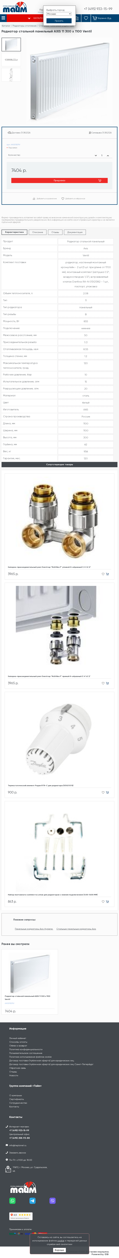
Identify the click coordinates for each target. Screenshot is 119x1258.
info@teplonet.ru (17, 1145)
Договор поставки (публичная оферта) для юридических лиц (41, 1060)
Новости (13, 1075)
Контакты (14, 1106)
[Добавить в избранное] (102, 574)
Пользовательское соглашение (25, 1053)
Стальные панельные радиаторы (56, 26)
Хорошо (59, 1250)
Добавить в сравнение (47, 198)
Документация (74, 232)
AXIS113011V (9, 1003)
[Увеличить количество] (108, 155)
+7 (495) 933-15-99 (19, 1130)
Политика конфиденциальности (25, 1049)
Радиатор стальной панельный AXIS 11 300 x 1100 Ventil (27, 997)
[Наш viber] (59, 1202)
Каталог (6, 26)
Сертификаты (16, 1099)
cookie (60, 1240)
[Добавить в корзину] (108, 574)
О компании (15, 1095)
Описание (37, 232)
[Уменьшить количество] (96, 155)
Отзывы (55, 232)
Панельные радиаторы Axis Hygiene (34, 929)
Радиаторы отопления (24, 26)
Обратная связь (17, 1068)
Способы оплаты (18, 1042)
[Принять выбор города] (59, 20)
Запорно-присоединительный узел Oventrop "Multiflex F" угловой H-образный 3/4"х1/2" (49, 567)
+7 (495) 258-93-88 (19, 1138)
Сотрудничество (18, 1103)
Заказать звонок (17, 1152)
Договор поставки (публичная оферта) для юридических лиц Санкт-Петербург (51, 1064)
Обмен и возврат (18, 1045)
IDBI (107, 1254)
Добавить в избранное (75, 198)
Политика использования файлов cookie (30, 1057)
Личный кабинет (17, 1038)
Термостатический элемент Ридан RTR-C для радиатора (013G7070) (40, 785)
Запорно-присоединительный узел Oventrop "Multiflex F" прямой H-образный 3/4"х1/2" (49, 676)
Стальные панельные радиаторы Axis (76, 929)
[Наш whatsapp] (19, 1202)
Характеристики (14, 232)
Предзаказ (59, 180)
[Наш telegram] (39, 1202)
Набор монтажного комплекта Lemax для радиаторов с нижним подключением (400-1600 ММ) (52, 895)
